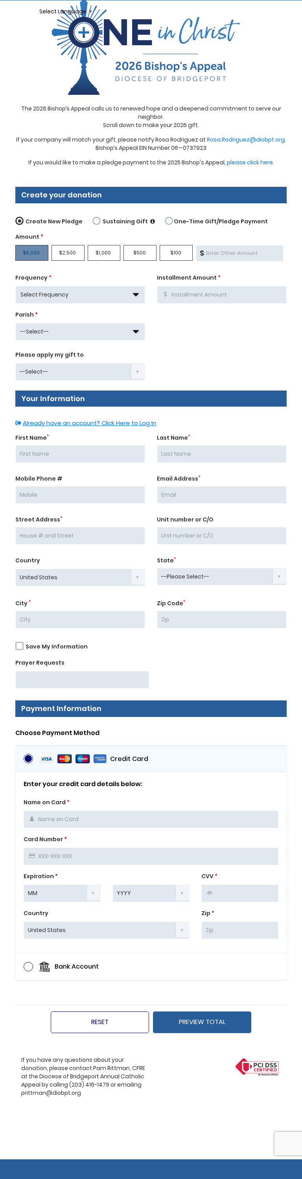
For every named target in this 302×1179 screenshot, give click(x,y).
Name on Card (47, 802)
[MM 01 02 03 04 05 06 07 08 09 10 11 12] (62, 892)
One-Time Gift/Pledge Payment (221, 221)
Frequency (33, 278)
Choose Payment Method (57, 733)
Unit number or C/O (185, 519)
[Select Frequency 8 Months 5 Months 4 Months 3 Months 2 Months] (80, 295)
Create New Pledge (53, 221)
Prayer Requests (39, 663)
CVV (209, 876)
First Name (32, 438)
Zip (207, 913)
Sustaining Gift (125, 221)
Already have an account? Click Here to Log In (89, 423)
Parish (26, 315)
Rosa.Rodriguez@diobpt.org (246, 140)
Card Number (45, 839)
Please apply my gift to (49, 355)
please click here (250, 162)
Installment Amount (189, 278)
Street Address (38, 519)
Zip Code (171, 603)
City (23, 603)
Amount (29, 237)
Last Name (173, 438)
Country (27, 560)
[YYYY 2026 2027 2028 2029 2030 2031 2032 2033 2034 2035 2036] (151, 892)
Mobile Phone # (39, 479)
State (166, 560)
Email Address (178, 479)
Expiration (41, 876)
